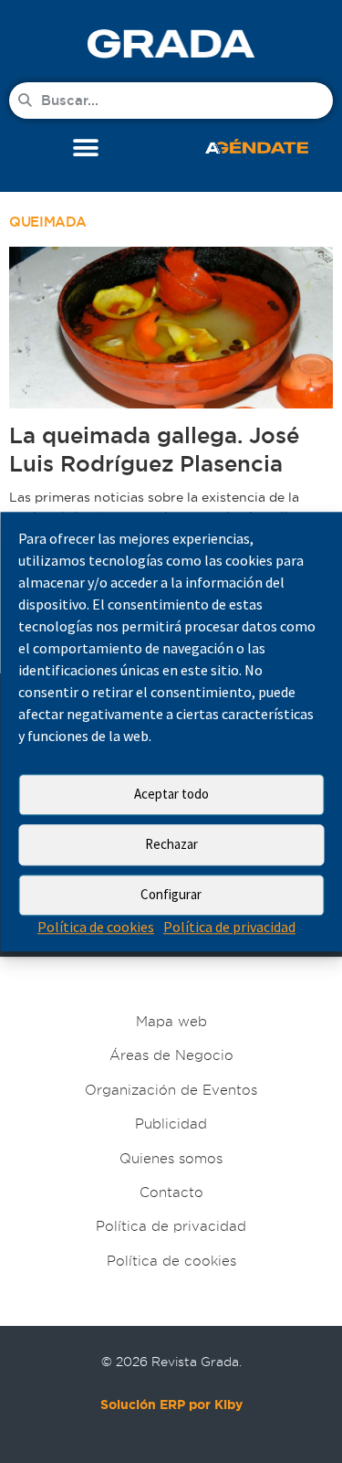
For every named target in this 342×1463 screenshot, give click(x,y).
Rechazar (171, 844)
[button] (85, 148)
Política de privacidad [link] (229, 926)
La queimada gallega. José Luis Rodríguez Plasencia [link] (154, 449)
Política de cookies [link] (95, 926)
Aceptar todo (171, 793)
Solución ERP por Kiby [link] (171, 1404)
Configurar (171, 894)
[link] (171, 43)
